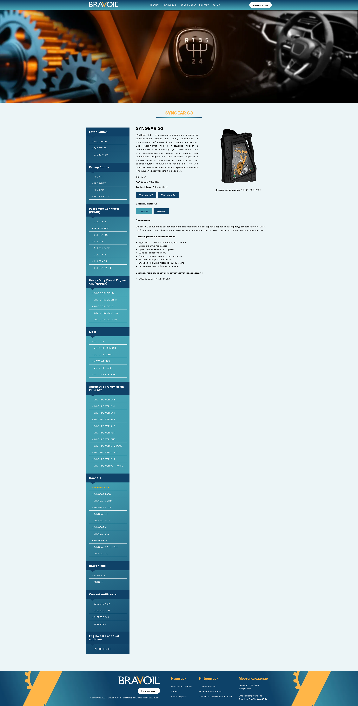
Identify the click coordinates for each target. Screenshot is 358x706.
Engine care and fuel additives (104, 637)
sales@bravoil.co (253, 695)
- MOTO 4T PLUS (101, 367)
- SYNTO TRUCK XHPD (104, 319)
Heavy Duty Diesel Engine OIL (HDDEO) (107, 281)
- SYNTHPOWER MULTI (105, 452)
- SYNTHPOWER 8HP (103, 426)
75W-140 (144, 211)
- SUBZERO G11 (100, 623)
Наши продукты (179, 697)
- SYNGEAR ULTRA (102, 500)
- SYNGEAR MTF (101, 520)
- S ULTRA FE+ (100, 254)
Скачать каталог (207, 686)
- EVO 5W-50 (99, 148)
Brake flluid (97, 566)
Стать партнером (260, 5)
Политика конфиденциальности (215, 697)
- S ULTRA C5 (99, 261)
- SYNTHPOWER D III (103, 459)
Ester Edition (98, 132)
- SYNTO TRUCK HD (103, 293)
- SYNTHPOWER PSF (103, 432)
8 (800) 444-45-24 (258, 699)
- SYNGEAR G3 (100, 487)
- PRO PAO (98, 189)
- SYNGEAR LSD (100, 533)
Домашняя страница (181, 686)
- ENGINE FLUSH (101, 648)
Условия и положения (210, 691)
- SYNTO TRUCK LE (102, 306)
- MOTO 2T (98, 341)
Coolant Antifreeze (103, 594)
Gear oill (95, 478)
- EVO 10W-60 (100, 154)
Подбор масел (187, 4)
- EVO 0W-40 (99, 141)
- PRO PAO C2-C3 (102, 196)
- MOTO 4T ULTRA (102, 354)
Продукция (169, 4)
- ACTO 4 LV (99, 575)
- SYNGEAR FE (100, 514)
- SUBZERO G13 (100, 617)
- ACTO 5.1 (97, 582)
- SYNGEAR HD (100, 553)
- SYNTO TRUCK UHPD (104, 299)
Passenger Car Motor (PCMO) (104, 210)
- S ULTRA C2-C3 (101, 267)
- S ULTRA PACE (101, 248)
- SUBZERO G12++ (102, 610)
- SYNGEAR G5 (100, 540)
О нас (216, 4)
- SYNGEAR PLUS (101, 507)
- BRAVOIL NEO (100, 228)
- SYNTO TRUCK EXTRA (105, 312)
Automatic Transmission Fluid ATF (106, 388)
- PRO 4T (97, 176)
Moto (93, 332)
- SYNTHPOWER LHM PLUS (107, 445)
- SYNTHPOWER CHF (103, 439)
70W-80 (161, 211)
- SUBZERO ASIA (101, 603)
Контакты (204, 4)
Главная (155, 4)
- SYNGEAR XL (100, 527)
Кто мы (174, 691)
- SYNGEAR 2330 (101, 494)
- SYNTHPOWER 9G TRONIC (107, 465)
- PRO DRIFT (99, 183)
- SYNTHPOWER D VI (103, 406)
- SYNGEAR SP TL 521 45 (105, 547)
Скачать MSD (168, 195)
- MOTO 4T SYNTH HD (104, 374)
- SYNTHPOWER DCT (103, 399)
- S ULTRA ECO (100, 234)
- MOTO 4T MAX (101, 361)
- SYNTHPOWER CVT (103, 412)
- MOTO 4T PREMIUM (104, 348)
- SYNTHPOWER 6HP (103, 419)
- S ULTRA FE (99, 221)
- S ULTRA (97, 241)
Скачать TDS (146, 195)
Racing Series (99, 167)
